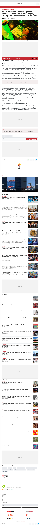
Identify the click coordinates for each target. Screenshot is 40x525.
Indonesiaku (4, 494)
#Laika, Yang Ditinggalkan (31, 469)
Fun (3, 9)
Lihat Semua (36, 175)
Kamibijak (19, 6)
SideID (16, 6)
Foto (2, 499)
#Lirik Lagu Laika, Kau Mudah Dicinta (7, 469)
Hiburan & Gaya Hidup (9, 9)
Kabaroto (3, 6)
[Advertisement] (20, 49)
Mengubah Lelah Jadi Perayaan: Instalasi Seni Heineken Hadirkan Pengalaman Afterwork (19, 82)
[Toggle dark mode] (37, 4)
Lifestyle (3, 495)
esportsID (12, 6)
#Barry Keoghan (4, 471)
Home (3, 491)
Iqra (22, 6)
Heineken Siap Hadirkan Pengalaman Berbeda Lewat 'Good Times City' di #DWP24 (18, 131)
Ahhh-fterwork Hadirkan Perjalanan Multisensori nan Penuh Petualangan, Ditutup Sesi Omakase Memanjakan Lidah (19, 14)
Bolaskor (7, 6)
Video (3, 500)
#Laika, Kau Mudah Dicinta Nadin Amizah (20, 469)
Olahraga (3, 496)
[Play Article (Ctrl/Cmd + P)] (32, 58)
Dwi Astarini (5, 18)
